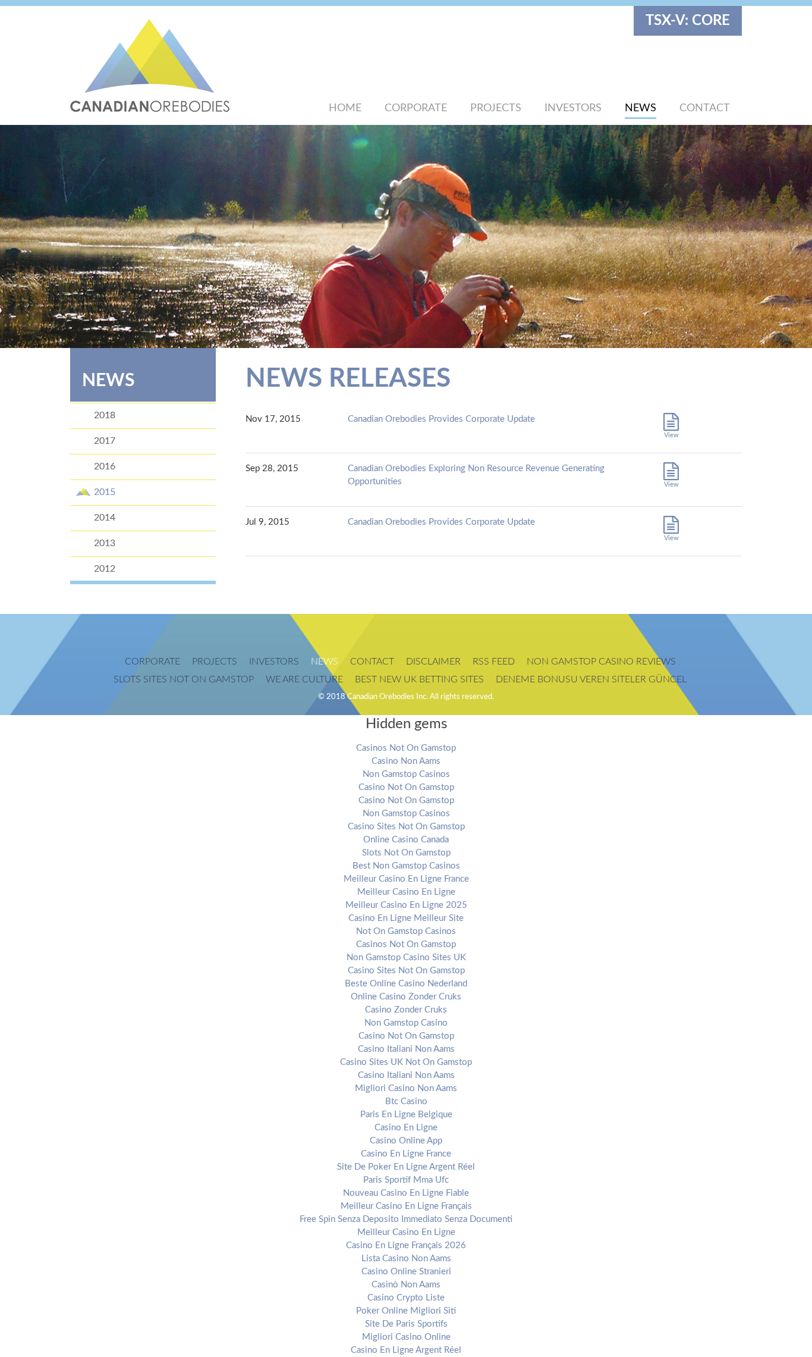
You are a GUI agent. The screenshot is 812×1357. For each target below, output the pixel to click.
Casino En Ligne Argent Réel (406, 1350)
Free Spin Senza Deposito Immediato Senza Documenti (406, 1219)
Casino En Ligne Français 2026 (406, 1245)
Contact (704, 108)
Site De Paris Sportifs (406, 1324)
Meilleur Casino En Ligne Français (406, 1206)
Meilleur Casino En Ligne (406, 892)
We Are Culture (304, 679)
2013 (104, 543)
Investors (573, 108)
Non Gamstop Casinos (406, 774)
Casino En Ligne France (406, 1153)
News (640, 108)
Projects (495, 108)
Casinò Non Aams (406, 1284)
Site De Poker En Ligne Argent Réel (406, 1166)
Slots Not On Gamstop (406, 852)
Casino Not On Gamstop (406, 787)
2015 (104, 492)
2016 (104, 466)
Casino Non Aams (406, 761)
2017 (104, 441)
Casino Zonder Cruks (406, 1009)
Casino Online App (406, 1140)
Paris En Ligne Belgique (406, 1114)
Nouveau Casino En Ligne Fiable (406, 1193)
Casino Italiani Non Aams (406, 1049)
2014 (104, 517)
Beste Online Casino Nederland (406, 983)
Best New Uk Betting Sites (419, 679)
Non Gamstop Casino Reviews (601, 661)
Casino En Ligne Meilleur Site (406, 918)
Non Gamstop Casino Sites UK (406, 957)
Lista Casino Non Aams (406, 1258)
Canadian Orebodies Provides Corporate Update (441, 419)
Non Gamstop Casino (406, 1022)
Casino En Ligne (406, 1127)
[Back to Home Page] (171, 65)
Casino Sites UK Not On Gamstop (406, 1062)
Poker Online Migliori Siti (406, 1310)
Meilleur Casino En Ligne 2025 (406, 905)
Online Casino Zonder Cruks (406, 996)
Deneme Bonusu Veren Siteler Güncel (591, 679)
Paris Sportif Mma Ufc (406, 1180)
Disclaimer (433, 661)
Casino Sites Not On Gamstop (406, 826)
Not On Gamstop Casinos (406, 931)
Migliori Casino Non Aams (406, 1088)
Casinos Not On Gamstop (406, 748)
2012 (104, 568)
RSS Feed (494, 661)
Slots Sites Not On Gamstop (184, 679)
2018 (104, 415)
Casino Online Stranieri (406, 1271)
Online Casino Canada (406, 839)
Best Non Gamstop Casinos (406, 865)
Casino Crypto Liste (406, 1297)
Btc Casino (406, 1101)
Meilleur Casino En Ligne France (406, 879)
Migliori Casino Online (406, 1337)
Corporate (416, 108)
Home (345, 108)
